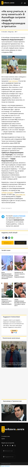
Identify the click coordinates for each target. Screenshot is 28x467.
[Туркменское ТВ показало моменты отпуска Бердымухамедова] (20, 270)
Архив (3, 438)
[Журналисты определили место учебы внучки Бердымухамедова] (7, 297)
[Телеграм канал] (5, 445)
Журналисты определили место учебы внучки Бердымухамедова (6, 302)
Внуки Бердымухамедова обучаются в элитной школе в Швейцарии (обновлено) (7, 275)
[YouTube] (12, 445)
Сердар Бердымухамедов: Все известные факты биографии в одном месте (20, 302)
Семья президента (7, 208)
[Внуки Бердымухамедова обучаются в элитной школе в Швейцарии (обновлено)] (7, 270)
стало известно (20, 194)
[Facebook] (10, 445)
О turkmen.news (5, 436)
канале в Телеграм (19, 216)
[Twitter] (15, 445)
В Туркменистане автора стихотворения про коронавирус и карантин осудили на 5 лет (13, 364)
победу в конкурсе (7, 192)
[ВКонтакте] (7, 445)
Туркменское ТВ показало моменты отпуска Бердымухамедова (19, 275)
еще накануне (13, 81)
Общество (10, 31)
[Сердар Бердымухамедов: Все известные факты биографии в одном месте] (20, 297)
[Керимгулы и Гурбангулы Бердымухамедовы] (14, 73)
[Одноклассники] (2, 445)
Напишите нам (9, 451)
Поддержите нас (9, 456)
